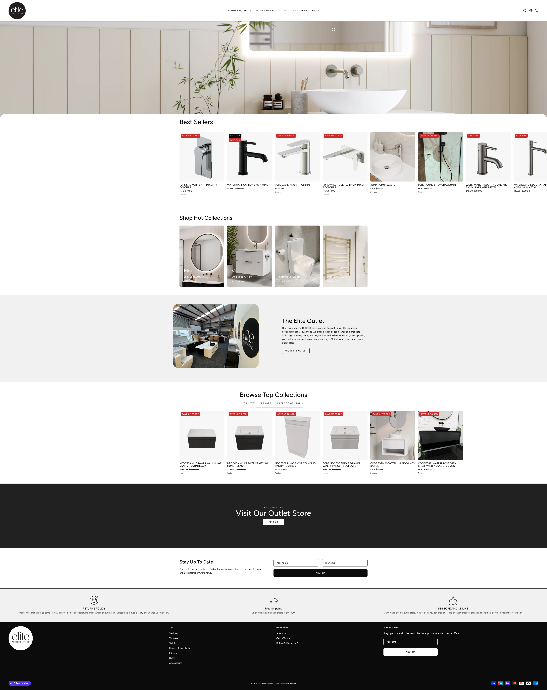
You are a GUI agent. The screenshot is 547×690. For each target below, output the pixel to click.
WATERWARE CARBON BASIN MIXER (248, 185)
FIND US (273, 522)
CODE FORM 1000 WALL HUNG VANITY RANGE (392, 464)
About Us (281, 633)
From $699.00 (425, 469)
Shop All (19, 74)
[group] (273, 164)
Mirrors (173, 653)
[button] (283, 10)
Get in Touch (283, 638)
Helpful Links (282, 627)
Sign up (320, 573)
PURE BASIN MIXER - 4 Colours (292, 185)
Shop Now (237, 281)
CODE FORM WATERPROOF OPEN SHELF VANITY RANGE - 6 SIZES (437, 464)
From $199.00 (281, 469)
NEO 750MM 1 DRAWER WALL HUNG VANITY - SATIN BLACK (200, 464)
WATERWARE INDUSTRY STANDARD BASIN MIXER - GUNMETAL (487, 186)
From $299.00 (425, 188)
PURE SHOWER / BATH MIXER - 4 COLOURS (198, 186)
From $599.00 (377, 469)
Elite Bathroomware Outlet (268, 683)
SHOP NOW (190, 281)
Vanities (173, 633)
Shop (171, 627)
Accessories (175, 663)
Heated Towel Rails (179, 648)
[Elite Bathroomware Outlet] (17, 10)
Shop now (357, 122)
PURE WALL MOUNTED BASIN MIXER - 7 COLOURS (344, 186)
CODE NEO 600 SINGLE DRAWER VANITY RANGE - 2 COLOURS (341, 464)
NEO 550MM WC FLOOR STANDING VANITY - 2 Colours (295, 464)
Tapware (173, 638)
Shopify (293, 683)
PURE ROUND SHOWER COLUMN (437, 185)
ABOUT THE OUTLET (296, 350)
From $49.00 (185, 191)
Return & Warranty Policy (289, 643)
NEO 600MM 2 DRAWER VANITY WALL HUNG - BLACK (249, 464)
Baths (172, 658)
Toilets (172, 643)
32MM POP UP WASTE (382, 185)
